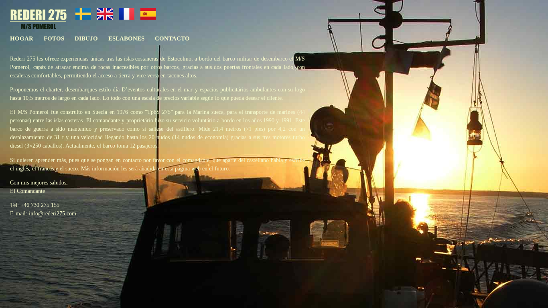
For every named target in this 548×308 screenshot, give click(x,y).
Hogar (21, 38)
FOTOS (54, 38)
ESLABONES (126, 38)
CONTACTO (172, 38)
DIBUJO (86, 38)
